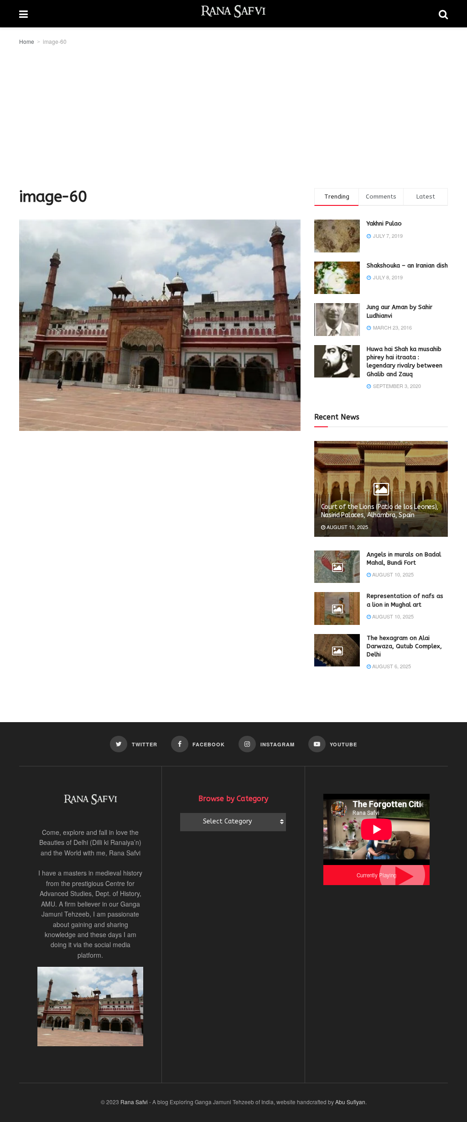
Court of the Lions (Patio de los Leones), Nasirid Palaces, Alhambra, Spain (380, 511)
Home (26, 41)
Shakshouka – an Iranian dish (407, 265)
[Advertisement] (233, 115)
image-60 (55, 41)
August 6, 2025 (391, 666)
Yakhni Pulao (384, 223)
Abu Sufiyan (350, 1102)
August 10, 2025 (346, 526)
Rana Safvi (134, 1102)
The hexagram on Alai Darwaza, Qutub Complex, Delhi (404, 646)
